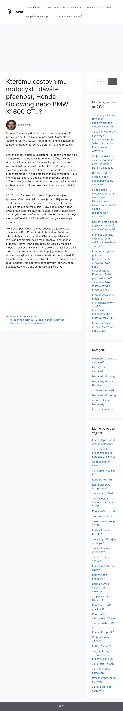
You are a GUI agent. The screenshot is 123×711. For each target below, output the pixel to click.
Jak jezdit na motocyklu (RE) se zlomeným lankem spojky (38, 319)
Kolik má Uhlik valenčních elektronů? (100, 587)
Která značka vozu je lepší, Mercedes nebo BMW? (103, 327)
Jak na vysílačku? (102, 493)
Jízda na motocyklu (103, 390)
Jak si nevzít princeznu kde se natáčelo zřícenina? (103, 453)
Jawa (18, 12)
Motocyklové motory (104, 395)
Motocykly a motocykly (99, 7)
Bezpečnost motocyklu (38, 16)
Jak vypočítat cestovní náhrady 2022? (102, 502)
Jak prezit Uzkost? (103, 663)
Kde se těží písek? (103, 632)
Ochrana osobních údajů (69, 16)
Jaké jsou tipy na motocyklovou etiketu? (29, 323)
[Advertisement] (61, 46)
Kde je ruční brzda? (103, 511)
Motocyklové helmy (103, 376)
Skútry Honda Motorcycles (22, 316)
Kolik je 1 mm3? (101, 646)
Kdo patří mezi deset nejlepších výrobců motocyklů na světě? (104, 225)
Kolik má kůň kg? (102, 479)
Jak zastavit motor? (104, 516)
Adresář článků (34, 7)
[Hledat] (112, 81)
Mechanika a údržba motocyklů (64, 7)
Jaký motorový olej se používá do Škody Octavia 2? (103, 655)
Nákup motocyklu (102, 409)
